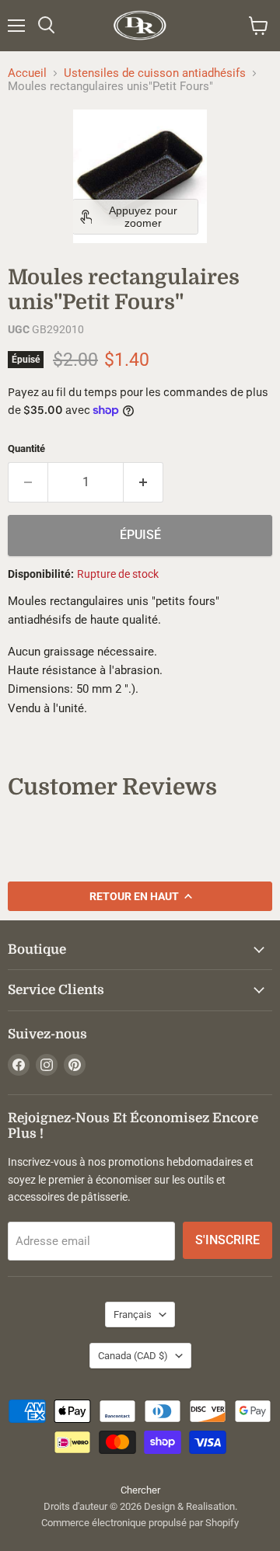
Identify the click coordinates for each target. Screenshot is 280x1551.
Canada (133, 1355)
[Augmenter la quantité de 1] (143, 482)
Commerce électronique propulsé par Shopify (140, 1522)
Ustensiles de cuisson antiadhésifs (155, 73)
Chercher (140, 1490)
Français (133, 1314)
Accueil (27, 73)
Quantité (26, 448)
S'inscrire (227, 1240)
